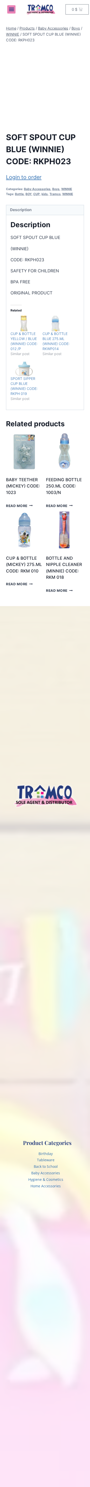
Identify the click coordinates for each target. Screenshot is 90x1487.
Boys (56, 189)
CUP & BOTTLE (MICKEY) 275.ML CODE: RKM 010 (24, 564)
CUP (36, 194)
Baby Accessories (37, 189)
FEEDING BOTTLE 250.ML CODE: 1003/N (64, 486)
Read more (17, 506)
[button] (11, 9)
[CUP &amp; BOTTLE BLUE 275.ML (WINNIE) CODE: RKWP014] (56, 323)
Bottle (19, 194)
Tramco (55, 194)
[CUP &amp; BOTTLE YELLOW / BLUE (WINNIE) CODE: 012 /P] (24, 323)
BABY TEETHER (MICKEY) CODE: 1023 (23, 486)
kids (45, 194)
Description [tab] (21, 209)
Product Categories (47, 1142)
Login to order (24, 177)
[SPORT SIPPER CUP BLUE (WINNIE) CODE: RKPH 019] (24, 368)
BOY (29, 194)
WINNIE (66, 189)
